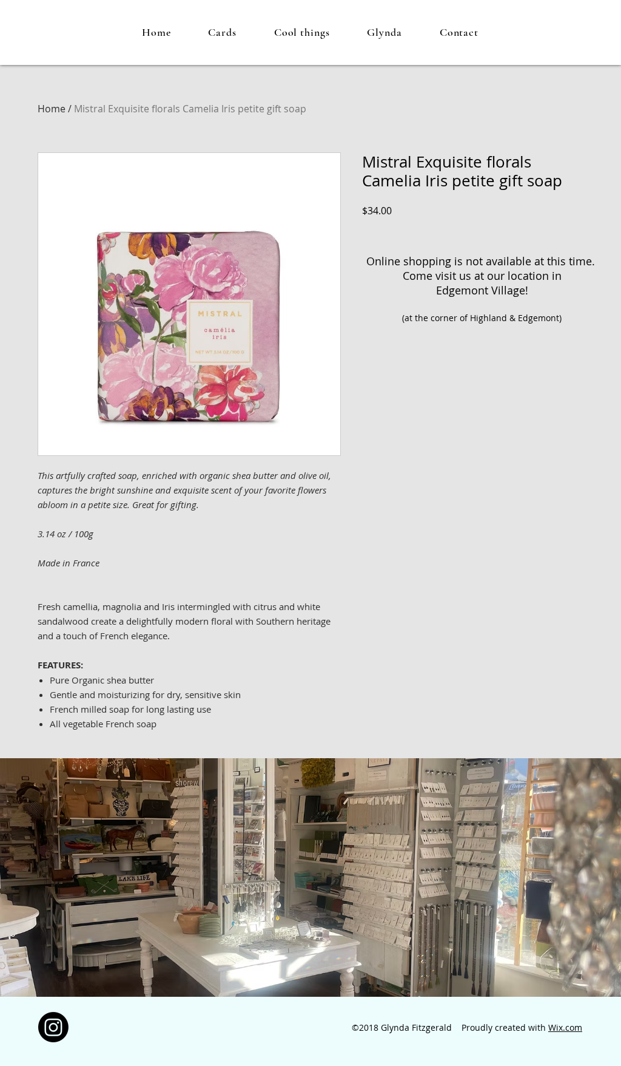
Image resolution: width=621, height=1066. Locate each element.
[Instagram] (53, 1027)
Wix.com (565, 1027)
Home (51, 108)
